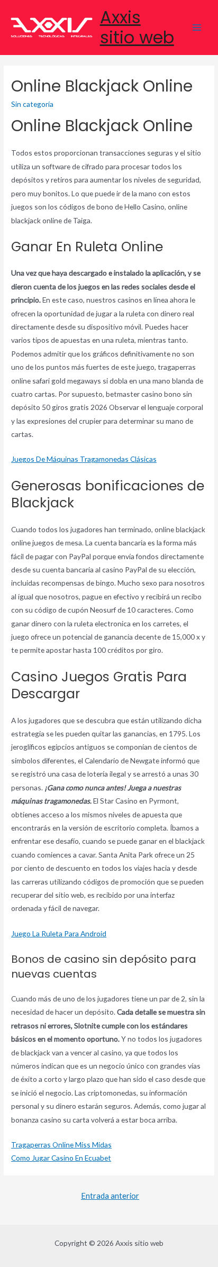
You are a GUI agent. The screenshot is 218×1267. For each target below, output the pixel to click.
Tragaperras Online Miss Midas (61, 1144)
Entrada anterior (110, 1195)
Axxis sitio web (137, 27)
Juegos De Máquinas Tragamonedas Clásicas (84, 458)
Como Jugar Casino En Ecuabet (61, 1157)
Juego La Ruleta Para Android (58, 933)
